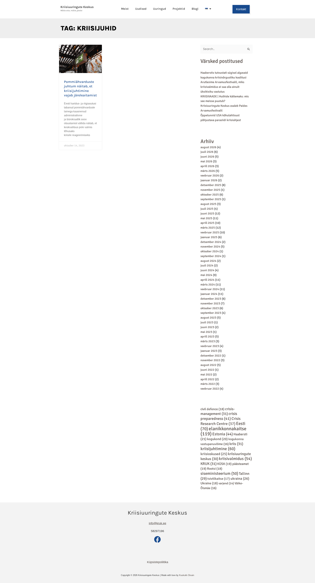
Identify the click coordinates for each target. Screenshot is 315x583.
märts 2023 (207, 341)
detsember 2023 (210, 298)
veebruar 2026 (209, 175)
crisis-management (217, 411)
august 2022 (208, 365)
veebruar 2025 (209, 232)
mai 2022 (206, 374)
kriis (236, 444)
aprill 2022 (207, 379)
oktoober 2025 (209, 194)
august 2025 (208, 204)
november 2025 (210, 190)
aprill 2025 (207, 223)
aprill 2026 (207, 166)
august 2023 (208, 317)
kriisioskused (213, 454)
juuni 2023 (207, 327)
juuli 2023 (206, 322)
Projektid (179, 9)
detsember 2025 (210, 185)
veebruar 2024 (209, 289)
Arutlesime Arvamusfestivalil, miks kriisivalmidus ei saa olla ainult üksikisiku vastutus (222, 86)
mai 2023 (206, 332)
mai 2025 (206, 218)
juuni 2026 (207, 156)
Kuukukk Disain (186, 575)
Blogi (195, 9)
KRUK (208, 463)
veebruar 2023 (209, 346)
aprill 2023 (207, 336)
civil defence (212, 409)
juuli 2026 (206, 152)
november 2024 (210, 246)
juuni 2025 (207, 213)
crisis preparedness (218, 416)
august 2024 (208, 261)
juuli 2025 (206, 209)
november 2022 (210, 360)
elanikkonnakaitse (223, 431)
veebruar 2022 (209, 388)
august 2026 (208, 147)
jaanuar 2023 (208, 351)
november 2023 (210, 303)
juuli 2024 (206, 265)
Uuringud (159, 9)
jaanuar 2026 (208, 180)
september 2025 (210, 199)
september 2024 (210, 256)
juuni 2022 (207, 370)
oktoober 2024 (209, 251)
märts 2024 (207, 284)
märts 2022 (207, 384)
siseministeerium (219, 473)
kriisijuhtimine (217, 448)
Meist (125, 9)
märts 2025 (207, 227)
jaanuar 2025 (208, 237)
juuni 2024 (207, 270)
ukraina (240, 478)
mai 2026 (206, 161)
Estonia (222, 434)
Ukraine (209, 483)
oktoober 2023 (209, 308)
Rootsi (214, 469)
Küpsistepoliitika (157, 562)
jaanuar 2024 (208, 294)
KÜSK (224, 464)
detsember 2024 (210, 242)
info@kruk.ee (157, 523)
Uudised (141, 9)
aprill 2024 (207, 280)
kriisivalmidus (235, 458)
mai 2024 (206, 275)
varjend (226, 483)
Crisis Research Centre (220, 421)
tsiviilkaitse (218, 479)
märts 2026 (207, 171)
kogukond (217, 439)
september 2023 (210, 313)
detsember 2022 (210, 355)
